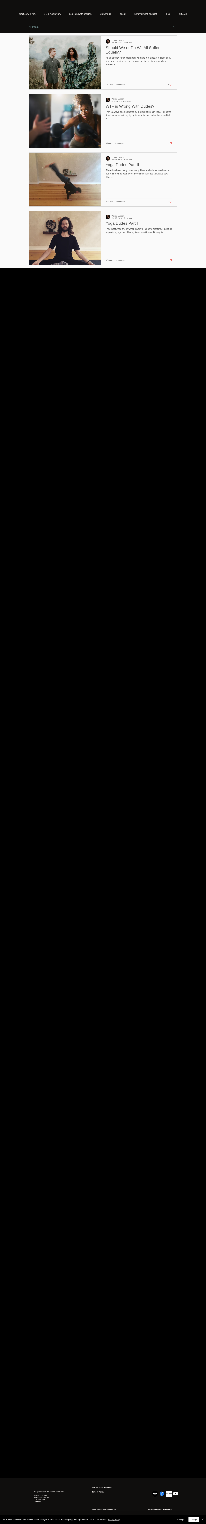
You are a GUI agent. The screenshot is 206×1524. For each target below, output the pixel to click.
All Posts (34, 27)
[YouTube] (176, 1494)
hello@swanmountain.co (106, 1509)
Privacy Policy (114, 1519)
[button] (173, 27)
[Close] (202, 1519)
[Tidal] (155, 1494)
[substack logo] (169, 1494)
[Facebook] (162, 1494)
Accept (194, 1519)
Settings (180, 1519)
